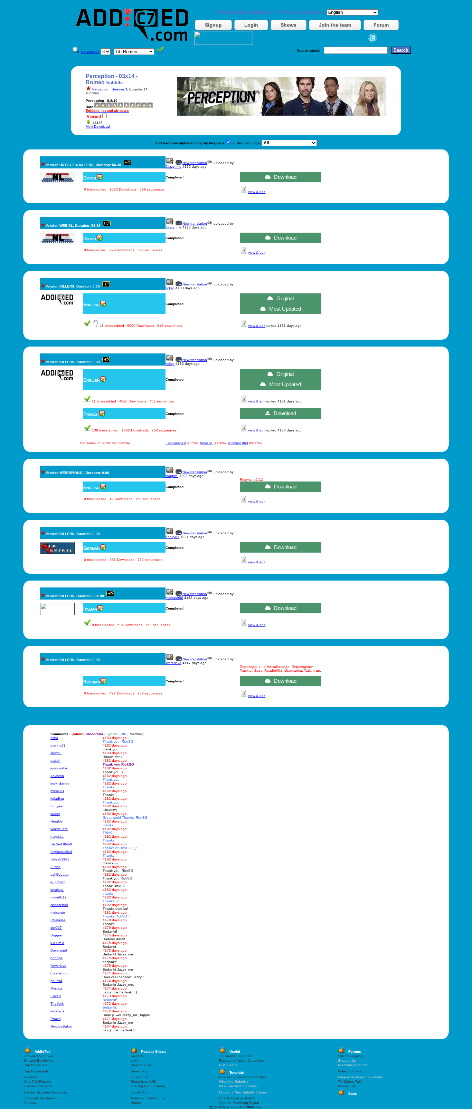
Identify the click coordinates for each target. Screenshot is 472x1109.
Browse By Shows (38, 1056)
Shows (288, 25)
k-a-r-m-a (57, 943)
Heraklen (57, 821)
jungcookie (59, 768)
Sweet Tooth (141, 1071)
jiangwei (172, 476)
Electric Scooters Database (45, 1092)
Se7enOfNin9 (61, 844)
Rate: (90, 107)
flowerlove (58, 965)
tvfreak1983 (59, 859)
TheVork (57, 1003)
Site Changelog (350, 1056)
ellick (54, 738)
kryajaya (57, 890)
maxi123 (57, 791)
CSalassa (58, 920)
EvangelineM (176, 443)
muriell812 (58, 897)
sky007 (56, 928)
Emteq (55, 996)
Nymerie (206, 443)
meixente (57, 912)
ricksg (170, 288)
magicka (57, 836)
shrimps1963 (238, 443)
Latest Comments (38, 1086)
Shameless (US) (143, 1081)
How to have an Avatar (237, 1098)
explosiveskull (61, 852)
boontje (56, 958)
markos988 (174, 598)
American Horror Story (148, 1098)
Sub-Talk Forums (37, 1081)
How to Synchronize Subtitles (242, 1077)
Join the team (335, 25)
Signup (213, 25)
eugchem (57, 882)
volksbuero (59, 829)
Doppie (56, 935)
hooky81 (172, 537)
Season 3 (119, 89)
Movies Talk (347, 1086)
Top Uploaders (35, 1065)
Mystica (56, 988)
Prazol (55, 1019)
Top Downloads (36, 1071)
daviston (57, 776)
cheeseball (59, 905)
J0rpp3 (56, 753)
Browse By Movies (38, 1060)
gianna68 (58, 745)
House (136, 1103)
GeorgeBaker (61, 1026)
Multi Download (98, 126)
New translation (194, 163)
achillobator (59, 874)
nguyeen (57, 806)
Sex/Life (137, 1056)
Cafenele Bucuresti (39, 1098)
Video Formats (349, 1071)
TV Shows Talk (349, 1081)
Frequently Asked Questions (241, 1060)
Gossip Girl (139, 1077)
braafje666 (59, 973)
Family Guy (139, 1092)
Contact (30, 1103)
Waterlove (173, 663)
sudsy (55, 814)
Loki (134, 1060)
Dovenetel (58, 950)
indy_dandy (59, 783)
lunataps (57, 1011)
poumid (56, 981)
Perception (101, 89)
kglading (57, 798)
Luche (55, 867)
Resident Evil (141, 1065)
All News (31, 1077)
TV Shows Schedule (235, 1056)
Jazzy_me (173, 166)
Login (251, 25)
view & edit (256, 192)
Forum (381, 25)
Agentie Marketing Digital (239, 1103)
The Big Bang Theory (148, 1086)
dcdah (55, 760)
